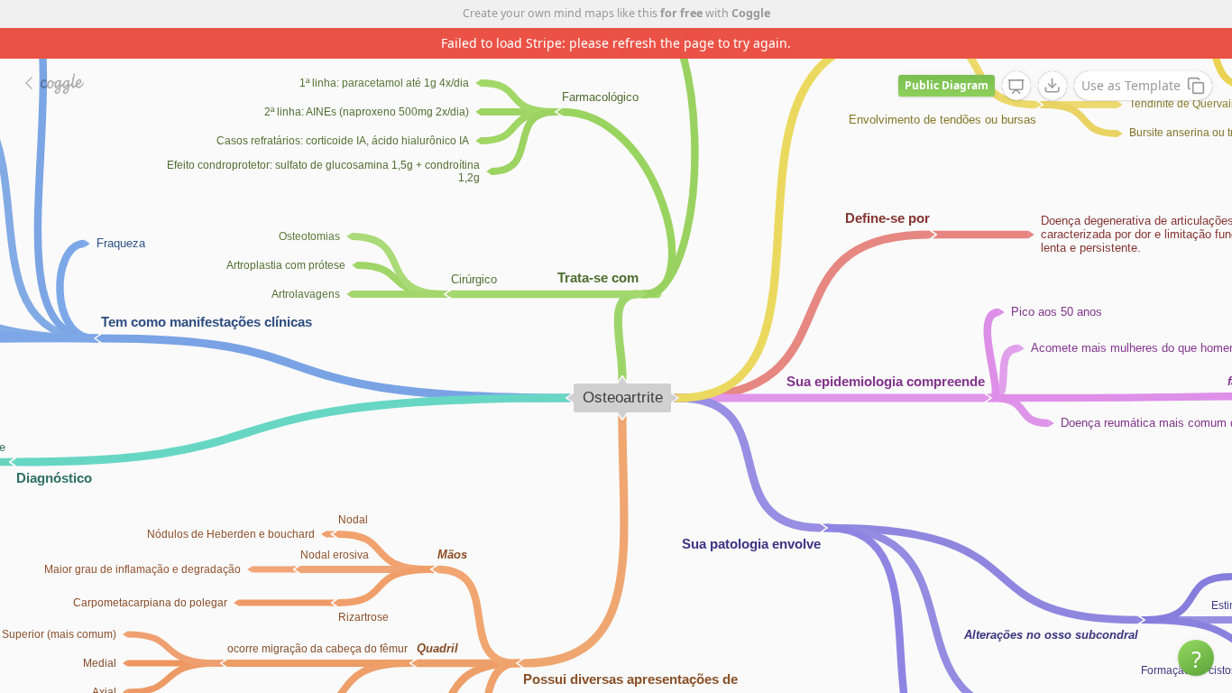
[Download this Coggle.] (1052, 85)
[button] (1196, 658)
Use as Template (1131, 85)
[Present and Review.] (1016, 86)
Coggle (750, 13)
